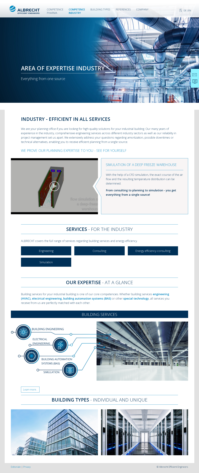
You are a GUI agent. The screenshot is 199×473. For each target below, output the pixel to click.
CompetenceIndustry (77, 11)
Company (142, 9)
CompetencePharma (55, 11)
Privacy (27, 466)
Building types (100, 9)
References (123, 9)
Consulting (99, 251)
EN (189, 10)
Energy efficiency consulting (152, 251)
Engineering (46, 251)
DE (185, 10)
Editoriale (16, 466)
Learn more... (30, 389)
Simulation (46, 262)
